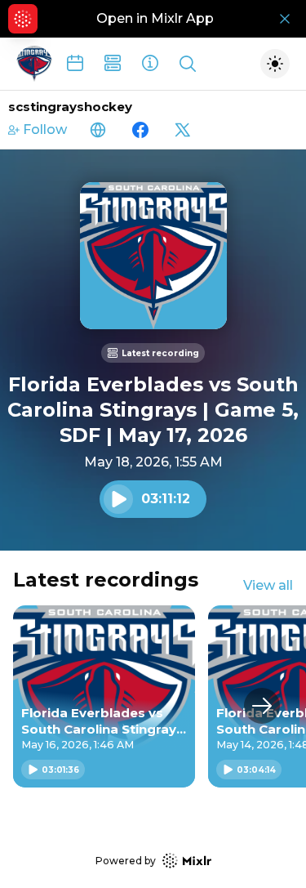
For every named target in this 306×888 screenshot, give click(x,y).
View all (268, 585)
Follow (45, 129)
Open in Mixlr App (155, 18)
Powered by (125, 861)
